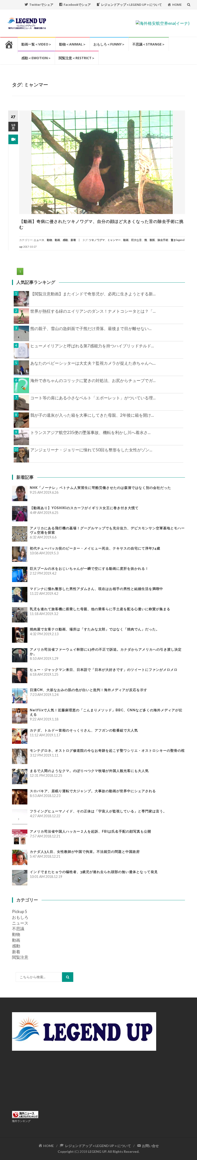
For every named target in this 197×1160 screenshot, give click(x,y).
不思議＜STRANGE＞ (148, 44)
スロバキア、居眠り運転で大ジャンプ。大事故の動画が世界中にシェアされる (93, 791)
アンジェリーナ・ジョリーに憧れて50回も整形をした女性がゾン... (91, 449)
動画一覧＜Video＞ (36, 44)
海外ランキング (21, 1120)
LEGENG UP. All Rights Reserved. (113, 1151)
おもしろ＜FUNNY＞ (109, 44)
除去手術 (163, 239)
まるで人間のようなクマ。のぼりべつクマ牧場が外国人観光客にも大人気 (89, 771)
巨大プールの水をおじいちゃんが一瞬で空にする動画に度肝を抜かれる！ (89, 568)
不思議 (18, 928)
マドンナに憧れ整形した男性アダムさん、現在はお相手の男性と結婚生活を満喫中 (96, 589)
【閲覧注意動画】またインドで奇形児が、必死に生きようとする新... (93, 293)
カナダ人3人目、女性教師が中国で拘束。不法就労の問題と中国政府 (85, 852)
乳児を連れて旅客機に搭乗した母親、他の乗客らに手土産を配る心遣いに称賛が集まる (100, 609)
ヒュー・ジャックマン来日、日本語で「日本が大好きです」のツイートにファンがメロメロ (104, 670)
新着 (73, 239)
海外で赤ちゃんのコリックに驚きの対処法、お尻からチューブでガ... (93, 380)
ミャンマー (114, 239)
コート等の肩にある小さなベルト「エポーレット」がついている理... (93, 397)
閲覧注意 (20, 957)
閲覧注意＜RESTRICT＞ (77, 58)
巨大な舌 (136, 239)
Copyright (66, 1151)
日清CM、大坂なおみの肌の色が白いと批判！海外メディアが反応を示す (88, 690)
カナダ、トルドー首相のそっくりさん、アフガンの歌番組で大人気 (84, 730)
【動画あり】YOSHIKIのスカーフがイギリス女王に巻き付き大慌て (84, 508)
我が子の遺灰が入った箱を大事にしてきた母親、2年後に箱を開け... (92, 415)
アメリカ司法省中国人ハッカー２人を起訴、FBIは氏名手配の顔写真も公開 (90, 831)
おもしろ (20, 917)
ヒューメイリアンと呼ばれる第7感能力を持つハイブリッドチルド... (92, 345)
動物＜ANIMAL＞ (72, 44)
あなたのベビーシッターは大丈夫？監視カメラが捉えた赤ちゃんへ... (93, 363)
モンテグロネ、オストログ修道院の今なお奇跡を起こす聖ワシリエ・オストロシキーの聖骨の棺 (107, 750)
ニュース (39, 239)
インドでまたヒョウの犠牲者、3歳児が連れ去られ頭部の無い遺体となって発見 (94, 872)
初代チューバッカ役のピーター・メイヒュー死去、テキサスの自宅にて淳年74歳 (95, 548)
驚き (173, 239)
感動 (65, 239)
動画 (57, 239)
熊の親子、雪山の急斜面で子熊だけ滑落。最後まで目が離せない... (91, 328)
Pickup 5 (19, 911)
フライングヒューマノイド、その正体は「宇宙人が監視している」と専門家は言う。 (98, 811)
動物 (49, 239)
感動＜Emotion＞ (36, 58)
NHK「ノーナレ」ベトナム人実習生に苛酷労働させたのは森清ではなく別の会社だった (100, 488)
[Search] (67, 977)
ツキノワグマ (97, 239)
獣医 (152, 239)
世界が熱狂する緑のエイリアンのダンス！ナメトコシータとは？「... (93, 311)
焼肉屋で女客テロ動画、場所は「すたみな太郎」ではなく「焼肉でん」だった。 (95, 629)
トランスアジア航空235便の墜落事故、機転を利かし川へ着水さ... (90, 432)
